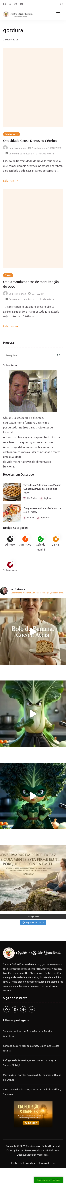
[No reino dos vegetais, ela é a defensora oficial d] (33, 796)
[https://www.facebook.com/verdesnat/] (6, 1009)
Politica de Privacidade (23, 1162)
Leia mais (9, 180)
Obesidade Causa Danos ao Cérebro (30, 140)
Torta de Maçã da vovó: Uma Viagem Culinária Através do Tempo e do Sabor (42, 488)
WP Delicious (52, 1150)
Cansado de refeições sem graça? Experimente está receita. (31, 1048)
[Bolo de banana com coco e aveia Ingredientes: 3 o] (33, 631)
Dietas (8, 275)
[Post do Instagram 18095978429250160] (33, 878)
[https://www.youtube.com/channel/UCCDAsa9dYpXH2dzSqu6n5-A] (32, 1009)
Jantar (56, 544)
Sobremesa (10, 570)
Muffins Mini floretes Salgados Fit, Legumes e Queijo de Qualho (32, 1077)
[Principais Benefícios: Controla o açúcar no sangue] (33, 713)
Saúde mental (11, 134)
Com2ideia (31, 1145)
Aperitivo (25, 544)
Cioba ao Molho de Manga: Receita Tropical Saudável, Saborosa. (32, 1092)
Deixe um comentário (20, 154)
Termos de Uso (47, 1162)
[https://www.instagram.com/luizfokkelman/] (15, 1009)
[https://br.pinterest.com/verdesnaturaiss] (23, 1009)
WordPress (43, 1154)
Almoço (10, 544)
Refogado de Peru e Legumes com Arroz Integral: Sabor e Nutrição (30, 1063)
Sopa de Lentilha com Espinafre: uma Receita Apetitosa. (27, 1033)
